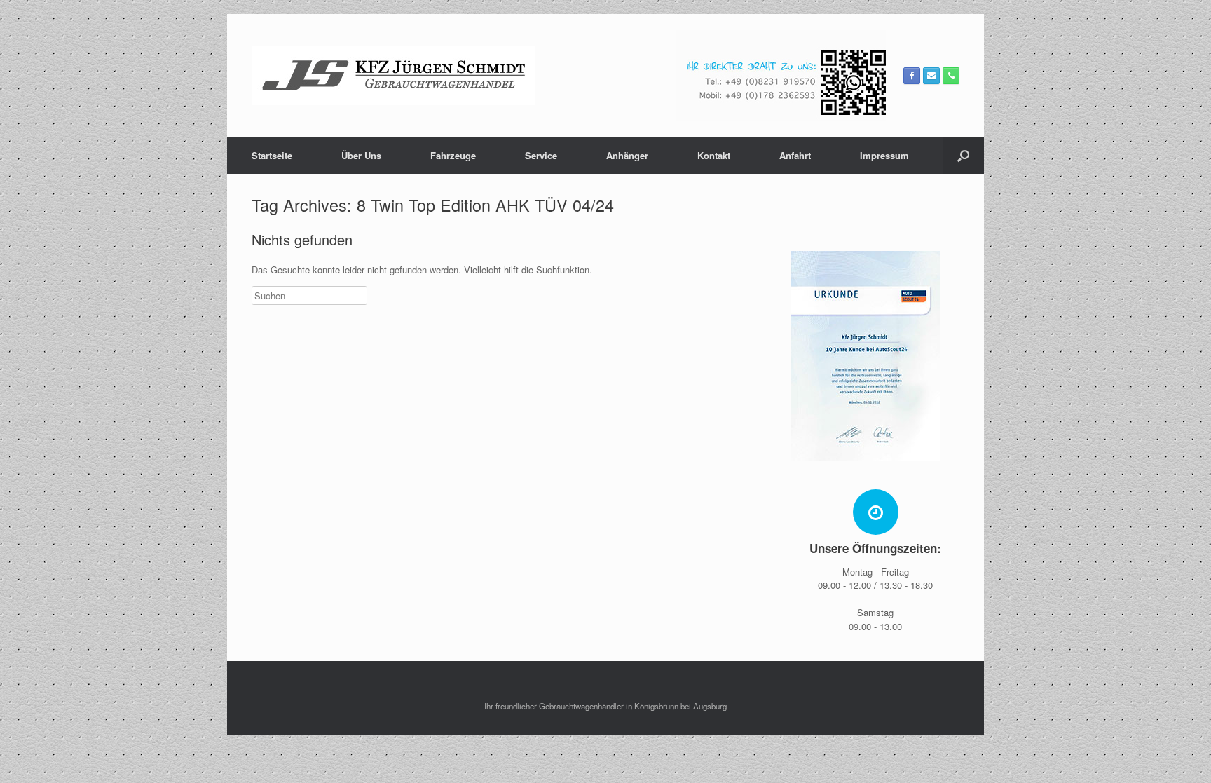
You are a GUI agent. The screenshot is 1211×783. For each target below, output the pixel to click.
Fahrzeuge (453, 155)
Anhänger (627, 155)
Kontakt (713, 155)
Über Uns (361, 155)
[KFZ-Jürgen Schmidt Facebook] (911, 75)
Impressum (884, 155)
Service (541, 155)
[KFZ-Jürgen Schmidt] (393, 75)
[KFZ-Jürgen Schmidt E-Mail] (931, 75)
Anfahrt (795, 155)
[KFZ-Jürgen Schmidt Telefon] (951, 75)
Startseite (272, 155)
